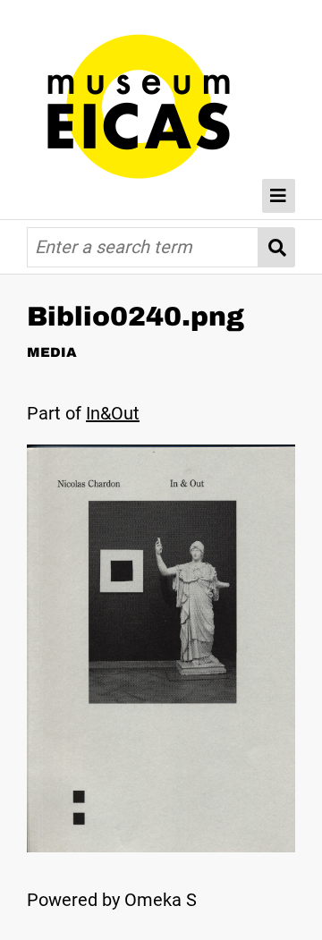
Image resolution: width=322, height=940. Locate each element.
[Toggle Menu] (279, 196)
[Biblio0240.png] (161, 846)
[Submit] (276, 247)
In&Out (113, 413)
